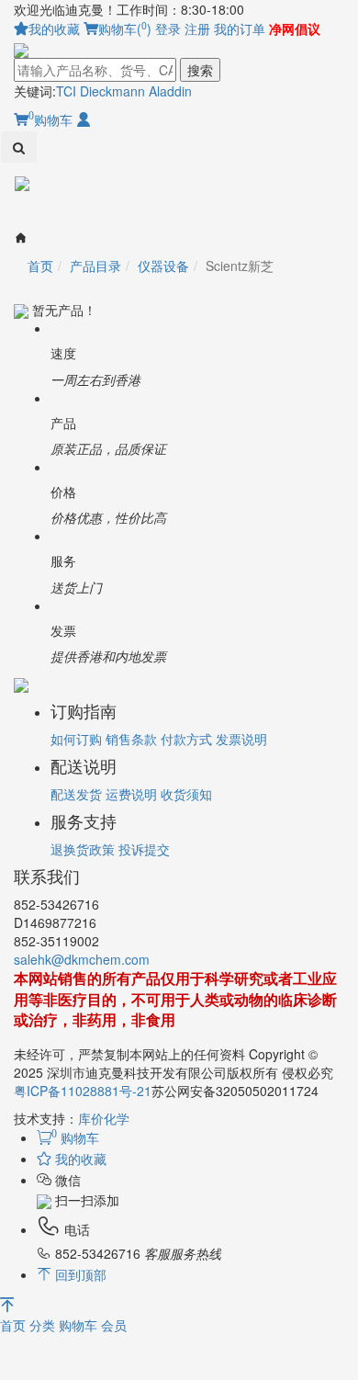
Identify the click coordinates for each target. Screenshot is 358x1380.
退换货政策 (82, 849)
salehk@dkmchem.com (82, 959)
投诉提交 (144, 849)
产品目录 (95, 265)
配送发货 (76, 794)
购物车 (50, 119)
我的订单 (239, 28)
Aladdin (170, 91)
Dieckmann (112, 91)
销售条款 (131, 739)
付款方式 (186, 739)
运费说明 (131, 794)
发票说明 (241, 739)
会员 (114, 1325)
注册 (197, 28)
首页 (14, 1325)
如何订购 (76, 739)
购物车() (124, 28)
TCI (66, 91)
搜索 (200, 70)
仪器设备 (163, 265)
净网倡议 (294, 28)
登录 (168, 28)
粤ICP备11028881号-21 (82, 1090)
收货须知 (186, 794)
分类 (44, 1325)
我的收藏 (54, 28)
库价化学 (103, 1118)
